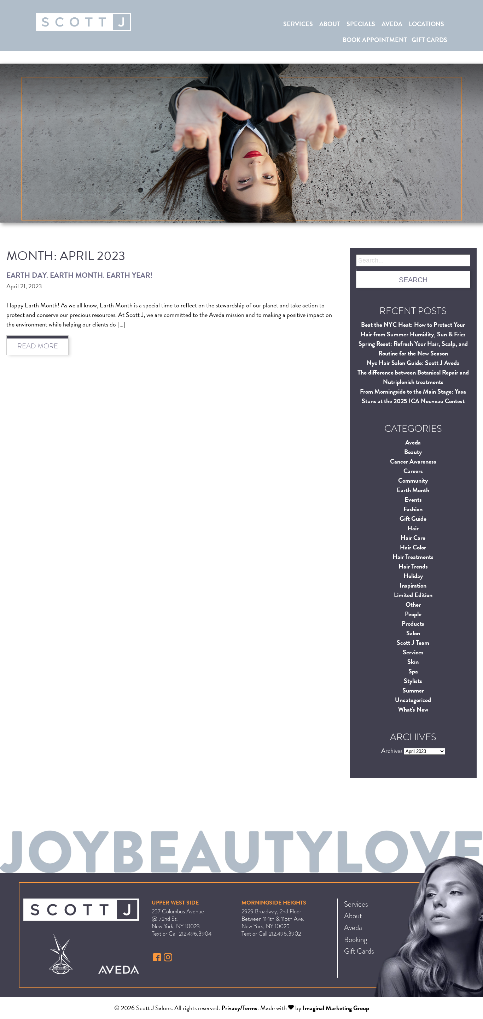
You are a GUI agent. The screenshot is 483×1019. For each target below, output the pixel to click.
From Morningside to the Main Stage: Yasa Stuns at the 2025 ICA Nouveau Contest (413, 396)
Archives (391, 750)
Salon (413, 633)
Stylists (413, 680)
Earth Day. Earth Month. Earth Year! (79, 275)
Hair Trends (413, 566)
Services (298, 24)
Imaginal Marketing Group (336, 1008)
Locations (426, 24)
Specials (361, 24)
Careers (413, 471)
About (329, 24)
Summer (413, 690)
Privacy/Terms (239, 1008)
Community (413, 480)
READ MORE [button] (37, 346)
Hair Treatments (412, 556)
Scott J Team (413, 642)
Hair (413, 528)
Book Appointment (375, 40)
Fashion (413, 509)
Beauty (413, 452)
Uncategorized (413, 700)
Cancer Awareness (413, 461)
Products (413, 623)
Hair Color (413, 547)
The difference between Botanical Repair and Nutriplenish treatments (413, 377)
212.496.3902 (285, 934)
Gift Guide (413, 518)
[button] (158, 959)
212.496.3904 (195, 934)
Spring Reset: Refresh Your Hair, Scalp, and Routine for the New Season (413, 348)
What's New (413, 709)
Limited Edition (413, 595)
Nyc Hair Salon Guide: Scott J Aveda (413, 362)
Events (413, 499)
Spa (413, 671)
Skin (413, 661)
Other (413, 604)
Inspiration (413, 585)
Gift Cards (429, 40)
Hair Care (413, 537)
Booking (355, 939)
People (413, 614)
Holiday (413, 576)
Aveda (392, 24)
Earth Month (413, 490)
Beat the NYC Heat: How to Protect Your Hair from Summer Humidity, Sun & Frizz (413, 329)
